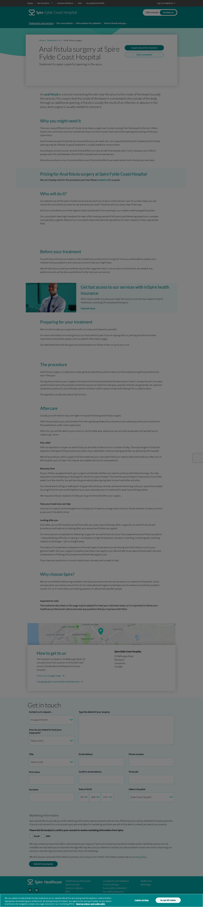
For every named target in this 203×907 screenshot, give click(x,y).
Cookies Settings (142, 900)
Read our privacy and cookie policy (90, 904)
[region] (101, 900)
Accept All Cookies (168, 900)
